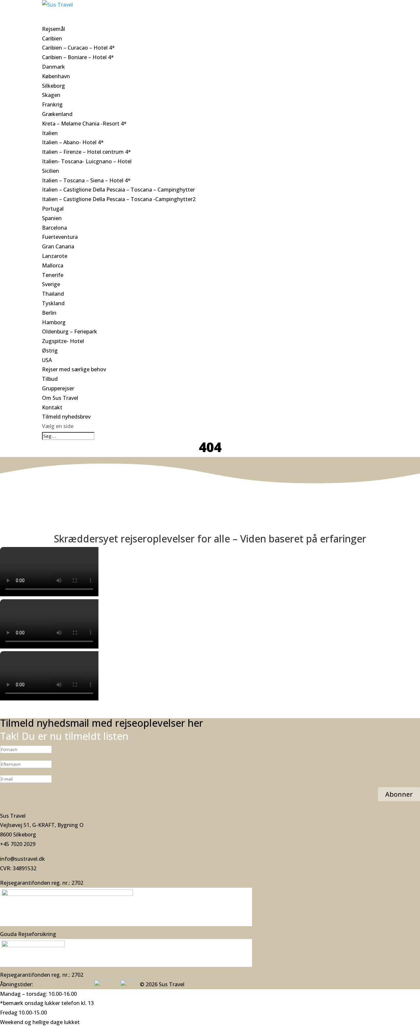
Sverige (51, 284)
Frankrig (52, 104)
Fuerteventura (60, 236)
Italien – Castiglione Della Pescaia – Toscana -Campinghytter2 (119, 199)
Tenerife (52, 275)
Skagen (51, 95)
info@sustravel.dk (22, 858)
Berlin (49, 312)
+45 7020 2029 (17, 844)
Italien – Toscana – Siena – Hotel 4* (86, 180)
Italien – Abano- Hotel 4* (73, 142)
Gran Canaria (58, 246)
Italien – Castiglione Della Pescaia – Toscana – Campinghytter (118, 189)
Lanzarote (54, 256)
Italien (50, 133)
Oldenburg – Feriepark (69, 331)
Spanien (52, 218)
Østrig (50, 350)
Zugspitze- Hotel (63, 341)
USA (47, 360)
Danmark (53, 66)
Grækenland (57, 114)
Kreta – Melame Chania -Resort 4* (84, 123)
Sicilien (50, 170)
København (56, 76)
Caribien (52, 38)
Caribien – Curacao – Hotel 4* (78, 47)
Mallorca (52, 265)
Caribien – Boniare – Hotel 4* (78, 57)
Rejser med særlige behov (74, 369)
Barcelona (54, 227)
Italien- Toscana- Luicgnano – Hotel (87, 161)
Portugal (53, 208)
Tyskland (53, 303)
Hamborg (54, 322)
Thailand (53, 293)
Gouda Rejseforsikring (28, 934)
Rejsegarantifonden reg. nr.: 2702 (41, 882)
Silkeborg (53, 85)
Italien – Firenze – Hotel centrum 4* (86, 151)
